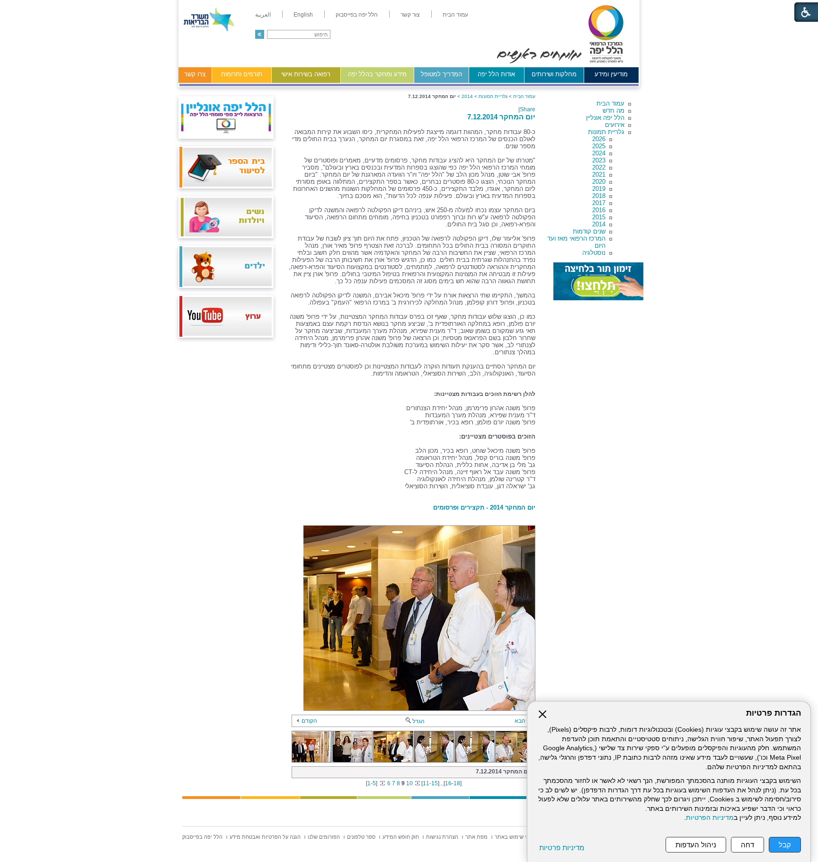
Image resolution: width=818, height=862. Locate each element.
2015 (598, 217)
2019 (598, 188)
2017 (598, 203)
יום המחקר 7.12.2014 (501, 117)
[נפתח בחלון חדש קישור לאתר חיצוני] (598, 281)
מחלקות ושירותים (554, 74)
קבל (785, 845)
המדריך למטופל (441, 74)
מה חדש (613, 110)
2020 (598, 181)
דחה (747, 845)
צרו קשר (194, 74)
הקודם (309, 721)
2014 (598, 224)
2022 (598, 167)
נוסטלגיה (593, 252)
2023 (598, 160)
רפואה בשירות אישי (305, 74)
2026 (598, 139)
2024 (598, 153)
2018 (598, 195)
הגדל (418, 721)
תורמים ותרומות (241, 74)
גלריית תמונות (606, 131)
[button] (259, 34)
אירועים (614, 124)
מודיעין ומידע (611, 74)
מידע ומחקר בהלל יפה (377, 74)
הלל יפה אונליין (605, 117)
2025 (598, 146)
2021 (598, 174)
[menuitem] (455, 14)
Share (527, 109)
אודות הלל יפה (496, 74)
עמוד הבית (610, 103)
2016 (598, 210)
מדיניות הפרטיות (710, 817)
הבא (520, 721)
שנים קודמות (589, 231)
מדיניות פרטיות (561, 848)
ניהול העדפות (696, 845)
